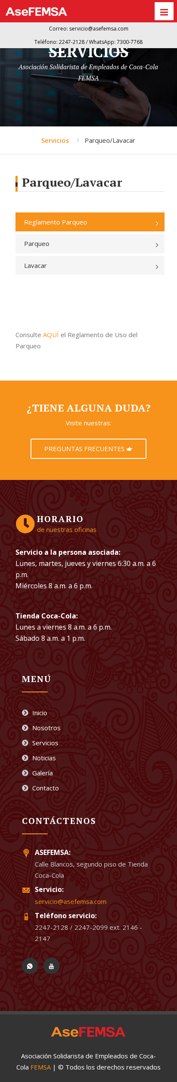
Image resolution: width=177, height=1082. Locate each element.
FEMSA (41, 1067)
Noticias (43, 757)
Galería (42, 772)
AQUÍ (51, 334)
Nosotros (46, 727)
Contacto (45, 788)
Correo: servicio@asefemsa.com (88, 28)
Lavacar (35, 265)
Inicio (39, 712)
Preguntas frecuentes (85, 448)
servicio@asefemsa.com (71, 901)
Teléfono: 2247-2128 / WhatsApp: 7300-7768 (88, 42)
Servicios (55, 140)
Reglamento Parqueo (55, 222)
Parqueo (36, 243)
